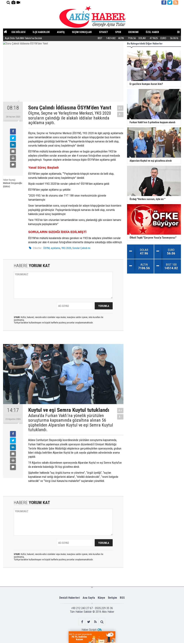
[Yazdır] (13, 158)
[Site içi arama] (8, 2)
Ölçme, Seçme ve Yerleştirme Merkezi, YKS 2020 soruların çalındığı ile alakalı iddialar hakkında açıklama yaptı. (69, 118)
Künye (101, 597)
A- (120, 114)
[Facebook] (13, 131)
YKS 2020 (66, 248)
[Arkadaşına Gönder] (13, 151)
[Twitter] (13, 138)
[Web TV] (18, 2)
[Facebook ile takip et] (163, 2)
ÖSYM (46, 248)
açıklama (55, 248)
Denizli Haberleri (69, 597)
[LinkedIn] (13, 145)
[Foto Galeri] (13, 2)
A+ (120, 108)
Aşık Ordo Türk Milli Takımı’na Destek (23, 38)
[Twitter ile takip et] (169, 2)
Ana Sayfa (89, 597)
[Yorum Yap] (13, 165)
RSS (122, 597)
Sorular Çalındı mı (81, 248)
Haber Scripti (89, 629)
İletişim (112, 597)
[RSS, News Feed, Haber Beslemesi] (175, 2)
